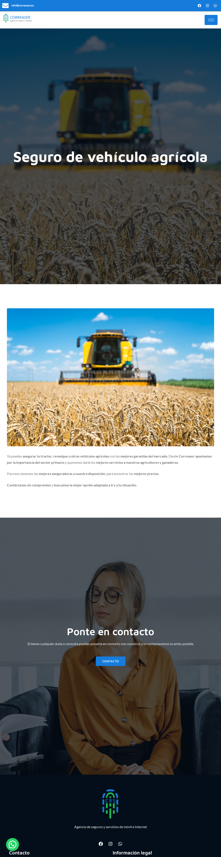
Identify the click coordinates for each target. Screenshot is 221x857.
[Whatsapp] (215, 5)
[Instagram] (207, 5)
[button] (12, 844)
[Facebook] (199, 5)
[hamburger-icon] (211, 20)
